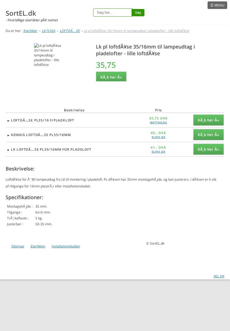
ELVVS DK (158, 137)
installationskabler (66, 246)
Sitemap (17, 246)
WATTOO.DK (158, 122)
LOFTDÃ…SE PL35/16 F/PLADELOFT (42, 120)
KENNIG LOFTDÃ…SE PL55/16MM (41, 134)
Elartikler (30, 30)
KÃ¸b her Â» (111, 77)
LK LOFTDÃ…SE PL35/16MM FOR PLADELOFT (51, 149)
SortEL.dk (21, 13)
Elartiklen (38, 246)
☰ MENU (217, 5)
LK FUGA (48, 30)
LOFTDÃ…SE (70, 30)
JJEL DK (219, 276)
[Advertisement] (48, 87)
